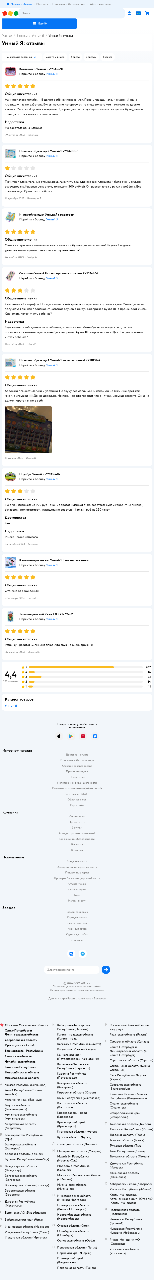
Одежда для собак (77, 934)
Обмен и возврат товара (77, 766)
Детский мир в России (62, 998)
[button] (39, 23)
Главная (7, 36)
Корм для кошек (77, 917)
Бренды (21, 36)
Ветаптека (77, 940)
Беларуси (100, 998)
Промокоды (77, 777)
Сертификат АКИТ (77, 794)
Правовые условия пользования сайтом (77, 986)
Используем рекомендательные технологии (77, 990)
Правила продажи (77, 771)
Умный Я (38, 36)
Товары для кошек (77, 912)
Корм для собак (77, 928)
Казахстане (84, 998)
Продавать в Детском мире (77, 760)
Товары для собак (77, 923)
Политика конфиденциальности (77, 782)
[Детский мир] (10, 13)
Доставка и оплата (77, 754)
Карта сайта (77, 805)
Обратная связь (77, 799)
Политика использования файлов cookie (77, 788)
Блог (77, 895)
